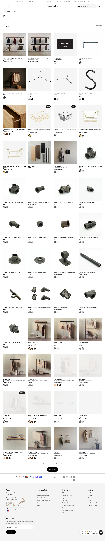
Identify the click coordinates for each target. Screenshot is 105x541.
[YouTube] (74, 477)
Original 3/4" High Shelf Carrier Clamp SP (65, 272)
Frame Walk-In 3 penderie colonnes (13, 58)
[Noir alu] (32, 99)
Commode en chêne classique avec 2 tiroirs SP (16, 129)
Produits (14, 11)
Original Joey (6, 415)
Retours (39, 503)
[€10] (55, 63)
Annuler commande (42, 508)
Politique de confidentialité (69, 503)
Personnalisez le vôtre (43, 495)
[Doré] (30, 136)
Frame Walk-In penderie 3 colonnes (38, 58)
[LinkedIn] (74, 480)
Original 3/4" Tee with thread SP (88, 307)
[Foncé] (55, 172)
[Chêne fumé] (7, 134)
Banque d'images (92, 505)
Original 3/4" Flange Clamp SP (11, 272)
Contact (39, 493)
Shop (8, 11)
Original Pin (82, 452)
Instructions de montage (43, 498)
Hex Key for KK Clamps (85, 58)
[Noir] (80, 63)
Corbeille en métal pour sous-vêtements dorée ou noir (43, 129)
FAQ (38, 505)
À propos (64, 498)
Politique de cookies (67, 510)
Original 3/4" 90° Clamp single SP (63, 202)
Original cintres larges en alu (61, 93)
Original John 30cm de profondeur (37, 415)
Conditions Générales (68, 505)
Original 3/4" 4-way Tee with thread (13, 202)
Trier (6, 26)
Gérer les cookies (67, 513)
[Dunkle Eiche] (10, 458)
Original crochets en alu (85, 93)
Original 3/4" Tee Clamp (60, 307)
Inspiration (91, 493)
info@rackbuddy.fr (13, 499)
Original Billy (31, 342)
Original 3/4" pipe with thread (87, 272)
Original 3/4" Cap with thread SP (37, 237)
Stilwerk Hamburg (67, 495)
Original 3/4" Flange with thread (37, 272)
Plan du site (65, 508)
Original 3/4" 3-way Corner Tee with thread (91, 166)
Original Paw (57, 452)
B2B (63, 493)
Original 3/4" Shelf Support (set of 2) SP (39, 307)
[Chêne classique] (4, 134)
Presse (90, 498)
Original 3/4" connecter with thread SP (64, 237)
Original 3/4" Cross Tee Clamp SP (88, 237)
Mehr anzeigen (52, 469)
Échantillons (31, 166)
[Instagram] (67, 477)
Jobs (89, 500)
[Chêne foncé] (10, 134)
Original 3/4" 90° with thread (87, 202)
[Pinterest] (71, 477)
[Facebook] (64, 477)
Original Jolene (83, 415)
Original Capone (83, 342)
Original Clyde (32, 379)
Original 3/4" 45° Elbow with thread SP (39, 202)
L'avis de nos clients (93, 503)
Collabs (90, 495)
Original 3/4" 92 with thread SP (12, 237)
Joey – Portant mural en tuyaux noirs (13, 93)
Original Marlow (32, 452)
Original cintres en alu (34, 93)
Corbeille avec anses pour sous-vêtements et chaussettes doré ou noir (22, 166)
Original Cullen (58, 379)
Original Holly (82, 379)
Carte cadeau (57, 58)
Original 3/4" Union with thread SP (12, 342)
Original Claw (57, 166)
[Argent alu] (30, 99)
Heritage (64, 500)
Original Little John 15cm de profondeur (14, 452)
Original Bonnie (58, 342)
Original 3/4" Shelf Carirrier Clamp (12, 307)
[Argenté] (57, 172)
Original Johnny (58, 415)
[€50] (57, 63)
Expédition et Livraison (43, 500)
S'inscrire (11, 532)
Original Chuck (7, 379)
